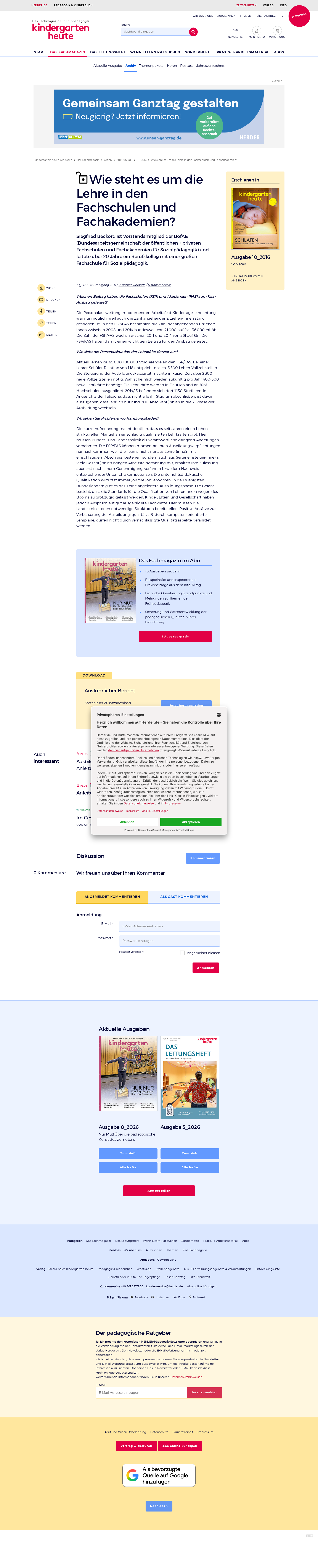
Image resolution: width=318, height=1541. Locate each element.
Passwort (105, 938)
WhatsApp (144, 1269)
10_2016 (141, 160)
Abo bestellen (159, 1191)
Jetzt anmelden (204, 1392)
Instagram (163, 1297)
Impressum (206, 1432)
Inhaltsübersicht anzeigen (247, 278)
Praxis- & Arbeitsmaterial (243, 52)
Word (51, 288)
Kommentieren (203, 858)
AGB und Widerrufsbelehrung (125, 1432)
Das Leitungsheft (107, 52)
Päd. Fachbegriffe (269, 15)
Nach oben (159, 1506)
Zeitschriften (246, 5)
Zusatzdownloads (132, 285)
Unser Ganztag (174, 1277)
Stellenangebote (167, 1269)
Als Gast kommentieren (184, 897)
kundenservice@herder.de (164, 1286)
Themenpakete (151, 66)
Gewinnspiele (166, 1259)
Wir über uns (203, 15)
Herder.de (39, 5)
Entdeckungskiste (267, 1269)
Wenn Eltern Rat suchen (155, 52)
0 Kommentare (159, 285)
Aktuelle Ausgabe (107, 66)
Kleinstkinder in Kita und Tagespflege (134, 1277)
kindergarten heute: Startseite (53, 160)
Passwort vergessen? (131, 951)
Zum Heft (128, 1153)
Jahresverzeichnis (210, 66)
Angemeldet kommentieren (112, 897)
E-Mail (107, 924)
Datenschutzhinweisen (186, 1377)
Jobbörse (299, 15)
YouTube (179, 1297)
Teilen (51, 311)
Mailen (52, 335)
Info (283, 5)
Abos (279, 52)
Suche (125, 24)
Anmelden (205, 968)
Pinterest (199, 1297)
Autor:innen (226, 15)
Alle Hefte (128, 1167)
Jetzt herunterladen (186, 705)
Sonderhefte (198, 52)
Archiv (130, 66)
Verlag (268, 5)
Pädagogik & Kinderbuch (73, 5)
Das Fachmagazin (67, 52)
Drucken (53, 299)
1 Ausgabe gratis (175, 636)
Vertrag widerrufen (136, 1446)
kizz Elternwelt (200, 1277)
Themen (245, 15)
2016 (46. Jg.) (124, 160)
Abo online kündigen (202, 1286)
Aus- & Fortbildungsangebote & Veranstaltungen (217, 1269)
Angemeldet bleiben (203, 953)
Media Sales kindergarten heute (70, 1269)
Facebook (141, 1297)
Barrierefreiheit (182, 1432)
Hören (172, 66)
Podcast (186, 66)
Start (39, 52)
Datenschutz (159, 1432)
